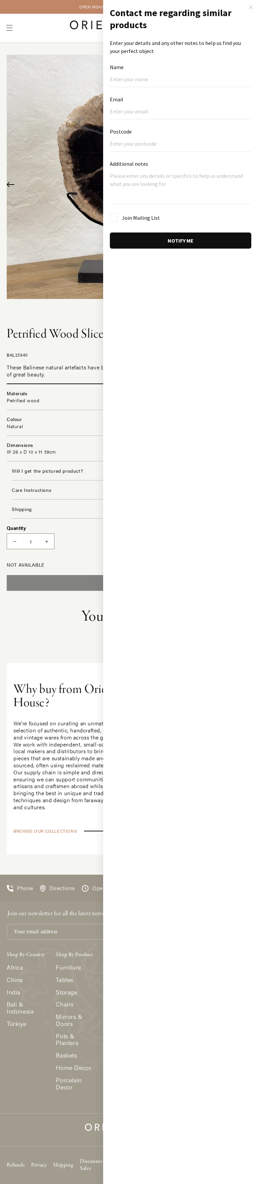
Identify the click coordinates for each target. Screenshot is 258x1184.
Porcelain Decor (69, 1084)
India (13, 992)
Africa (15, 967)
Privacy (38, 1165)
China (15, 979)
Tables (64, 979)
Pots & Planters (67, 1040)
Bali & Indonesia (20, 1008)
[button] (9, 28)
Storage (66, 992)
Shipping (63, 1165)
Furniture (68, 967)
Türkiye (16, 1023)
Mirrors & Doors (69, 1020)
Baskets (66, 1055)
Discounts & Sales (94, 1165)
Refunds (16, 1165)
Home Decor (73, 1067)
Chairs (65, 1004)
